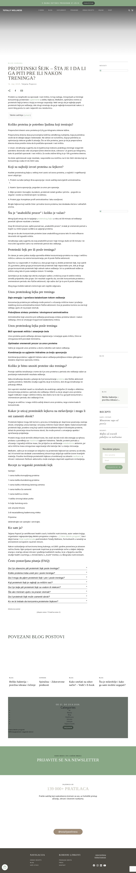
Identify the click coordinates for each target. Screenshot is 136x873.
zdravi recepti (36, 860)
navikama (77, 456)
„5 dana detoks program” (70, 536)
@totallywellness (68, 831)
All (69, 710)
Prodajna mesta (65, 860)
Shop (110, 10)
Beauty (69, 713)
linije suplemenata (27, 539)
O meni (41, 10)
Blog (50, 10)
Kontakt (62, 865)
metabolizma (68, 443)
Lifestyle (69, 721)
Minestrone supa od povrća (109, 422)
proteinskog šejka (45, 218)
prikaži (27, 115)
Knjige (101, 10)
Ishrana (18, 63)
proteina (60, 379)
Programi (74, 10)
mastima (33, 440)
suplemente (34, 99)
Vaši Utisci (34, 865)
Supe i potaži (105, 417)
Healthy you (69, 717)
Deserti (103, 430)
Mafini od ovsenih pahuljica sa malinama (111, 435)
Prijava (67, 727)
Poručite (88, 3)
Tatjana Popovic (29, 84)
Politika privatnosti (100, 857)
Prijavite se (112, 467)
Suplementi (61, 10)
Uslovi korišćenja (100, 855)
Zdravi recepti (88, 10)
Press (61, 862)
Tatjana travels (69, 724)
